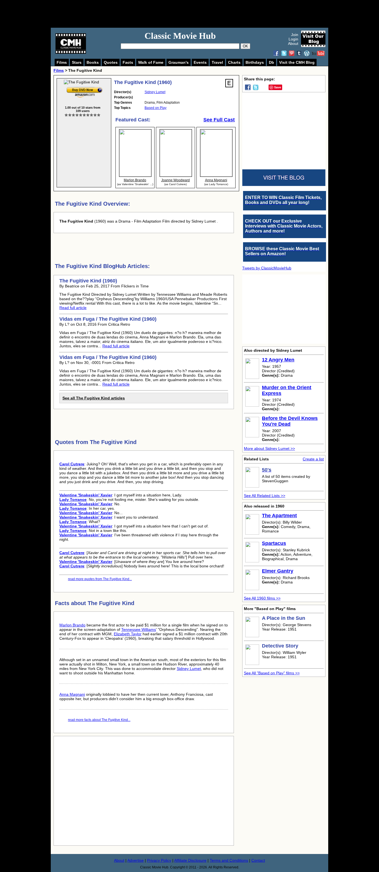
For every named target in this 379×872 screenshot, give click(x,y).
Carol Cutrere (71, 464)
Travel (217, 62)
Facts (128, 62)
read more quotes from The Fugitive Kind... (100, 579)
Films (62, 62)
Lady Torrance (73, 499)
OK (245, 46)
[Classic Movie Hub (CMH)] (70, 52)
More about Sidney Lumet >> (269, 448)
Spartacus (274, 543)
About (293, 43)
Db (271, 62)
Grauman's (178, 62)
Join (294, 34)
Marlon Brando (72, 625)
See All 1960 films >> (262, 598)
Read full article (73, 307)
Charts (234, 62)
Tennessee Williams (138, 629)
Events (200, 62)
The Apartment (279, 515)
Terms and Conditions (229, 860)
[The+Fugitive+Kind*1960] (85, 88)
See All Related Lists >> (264, 495)
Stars (77, 62)
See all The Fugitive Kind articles (93, 398)
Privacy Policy (159, 860)
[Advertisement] (196, 13)
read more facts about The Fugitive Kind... (99, 720)
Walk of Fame (150, 62)
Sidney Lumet (155, 92)
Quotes (111, 62)
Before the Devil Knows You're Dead (290, 421)
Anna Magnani (72, 694)
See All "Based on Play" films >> (272, 673)
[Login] (82, 115)
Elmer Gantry (277, 571)
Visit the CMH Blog (297, 62)
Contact (258, 860)
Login (293, 39)
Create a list (313, 459)
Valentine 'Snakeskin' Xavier (85, 495)
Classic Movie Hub (180, 36)
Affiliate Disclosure (190, 860)
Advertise (135, 860)
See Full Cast (219, 120)
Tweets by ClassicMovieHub (266, 268)
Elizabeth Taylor (128, 634)
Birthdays (255, 62)
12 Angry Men (278, 360)
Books (93, 62)
